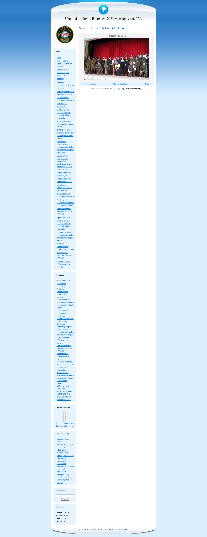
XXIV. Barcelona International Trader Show (65, 124)
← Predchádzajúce (88, 84)
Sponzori (60, 82)
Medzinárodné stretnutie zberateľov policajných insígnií (65, 202)
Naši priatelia (62, 354)
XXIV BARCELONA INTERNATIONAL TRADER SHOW (65, 394)
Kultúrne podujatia (64, 327)
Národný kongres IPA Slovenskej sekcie (64, 340)
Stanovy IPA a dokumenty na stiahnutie (63, 72)
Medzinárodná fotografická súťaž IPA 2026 (64, 255)
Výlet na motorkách (65, 217)
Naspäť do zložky (120, 84)
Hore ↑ (125, 529)
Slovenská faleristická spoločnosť (61, 461)
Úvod (59, 58)
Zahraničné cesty (64, 400)
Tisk (98, 529)
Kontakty (60, 79)
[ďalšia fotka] (149, 59)
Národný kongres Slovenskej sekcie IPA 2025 (64, 211)
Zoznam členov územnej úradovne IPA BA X (64, 64)
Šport (59, 383)
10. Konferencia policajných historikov (63, 283)
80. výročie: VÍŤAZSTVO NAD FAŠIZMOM (64, 187)
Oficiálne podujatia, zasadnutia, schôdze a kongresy (65, 364)
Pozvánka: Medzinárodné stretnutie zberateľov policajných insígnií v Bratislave (65, 147)
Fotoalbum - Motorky (65, 319)
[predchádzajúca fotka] (83, 59)
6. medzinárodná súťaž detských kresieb (64, 264)
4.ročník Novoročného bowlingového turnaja (65, 246)
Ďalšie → (149, 84)
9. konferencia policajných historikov (63, 313)
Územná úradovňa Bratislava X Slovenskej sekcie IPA (103, 18)
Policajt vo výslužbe (65, 456)
